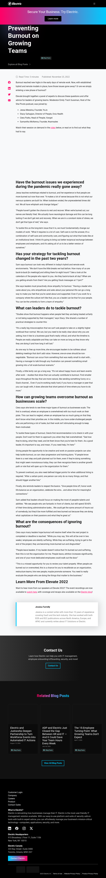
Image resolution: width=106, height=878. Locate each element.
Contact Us (53, 665)
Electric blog (86, 592)
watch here (32, 592)
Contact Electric (18, 858)
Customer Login (15, 792)
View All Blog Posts (53, 763)
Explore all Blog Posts (18, 64)
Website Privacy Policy (72, 874)
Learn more (53, 18)
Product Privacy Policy (90, 874)
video (53, 127)
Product (11, 801)
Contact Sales (14, 805)
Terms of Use (57, 874)
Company (12, 795)
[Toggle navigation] (94, 3)
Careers (11, 798)
